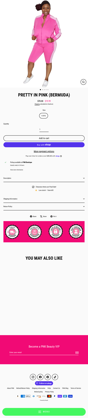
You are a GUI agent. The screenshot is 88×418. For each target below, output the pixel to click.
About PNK (10, 388)
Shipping (37, 104)
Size (44, 110)
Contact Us (56, 388)
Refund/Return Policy (23, 388)
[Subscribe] (76, 352)
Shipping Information (10, 199)
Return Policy (7, 206)
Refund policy (38, 392)
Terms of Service (76, 388)
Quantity (6, 124)
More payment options (44, 151)
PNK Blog (65, 388)
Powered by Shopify (44, 400)
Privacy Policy (49, 392)
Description (7, 178)
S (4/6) (43, 116)
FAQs (49, 388)
